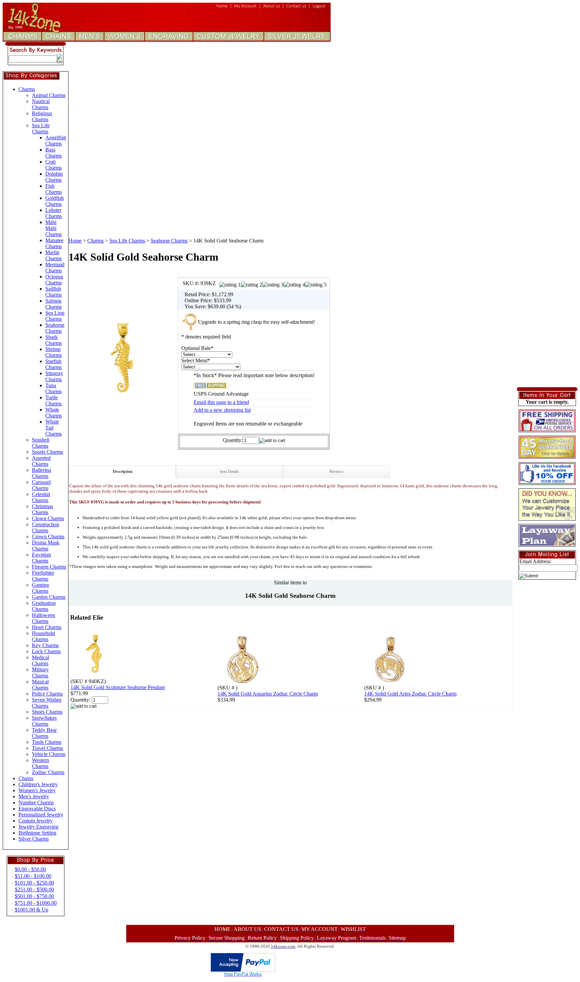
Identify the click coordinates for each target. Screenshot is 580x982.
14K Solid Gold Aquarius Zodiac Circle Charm (268, 694)
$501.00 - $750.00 (34, 896)
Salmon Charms (53, 304)
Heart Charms (46, 627)
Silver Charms (33, 839)
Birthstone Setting (37, 833)
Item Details (229, 471)
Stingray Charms (54, 376)
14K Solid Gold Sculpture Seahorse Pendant (117, 687)
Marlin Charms (53, 255)
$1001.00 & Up (31, 909)
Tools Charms (46, 742)
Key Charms (45, 645)
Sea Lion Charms (54, 316)
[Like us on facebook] (547, 482)
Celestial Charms (41, 497)
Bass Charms (53, 153)
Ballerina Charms (41, 473)
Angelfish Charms (55, 140)
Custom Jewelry (35, 820)
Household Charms (43, 636)
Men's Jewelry (33, 796)
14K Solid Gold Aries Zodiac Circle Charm (410, 694)
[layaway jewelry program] (547, 544)
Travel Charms (47, 748)
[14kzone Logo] (40, 28)
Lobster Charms (53, 213)
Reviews (336, 471)
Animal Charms (48, 95)
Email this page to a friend (221, 402)
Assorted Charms (41, 461)
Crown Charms (48, 536)
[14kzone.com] (222, 8)
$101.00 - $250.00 (34, 883)
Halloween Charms (43, 618)
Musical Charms (40, 684)
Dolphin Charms (54, 177)
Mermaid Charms (54, 267)
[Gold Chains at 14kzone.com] (58, 40)
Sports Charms (47, 452)
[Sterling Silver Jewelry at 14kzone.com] (296, 40)
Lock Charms (46, 651)
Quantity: (233, 440)
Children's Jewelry (38, 784)
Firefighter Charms (43, 576)
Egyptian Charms (41, 558)
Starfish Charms (53, 364)
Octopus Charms (54, 279)
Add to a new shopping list (222, 410)
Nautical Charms (41, 104)
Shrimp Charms (53, 352)
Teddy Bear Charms (44, 733)
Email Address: (535, 561)
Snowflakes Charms (44, 721)
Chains (25, 778)
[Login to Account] (245, 8)
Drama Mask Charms (45, 545)
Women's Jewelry (37, 790)
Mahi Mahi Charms (53, 228)
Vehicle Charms (48, 754)
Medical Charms (40, 660)
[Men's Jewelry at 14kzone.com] (89, 40)
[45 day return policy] (547, 456)
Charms (26, 89)
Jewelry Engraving (38, 827)
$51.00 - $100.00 (33, 876)
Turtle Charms (53, 400)
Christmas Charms (42, 509)
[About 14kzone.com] (271, 8)
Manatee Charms (54, 243)
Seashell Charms (40, 443)
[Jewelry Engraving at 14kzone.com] (169, 40)
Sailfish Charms (53, 292)
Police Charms (47, 694)
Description (123, 471)
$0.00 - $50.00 (30, 869)
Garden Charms (48, 597)
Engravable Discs (37, 808)
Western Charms (40, 763)
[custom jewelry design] (547, 518)
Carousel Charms (41, 485)
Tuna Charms (53, 388)
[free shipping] (547, 429)
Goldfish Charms (54, 201)
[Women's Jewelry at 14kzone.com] (124, 40)
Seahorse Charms (54, 328)
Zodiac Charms (48, 772)
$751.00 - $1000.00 (36, 903)
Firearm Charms (49, 567)
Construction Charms (45, 527)
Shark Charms (53, 340)
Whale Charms (53, 412)
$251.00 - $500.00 (34, 889)
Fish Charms (53, 189)
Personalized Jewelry (40, 814)
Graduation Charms (44, 606)
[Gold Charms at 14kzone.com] (24, 40)
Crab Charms (53, 165)
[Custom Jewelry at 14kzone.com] (228, 40)
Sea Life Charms (41, 128)
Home (75, 240)
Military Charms (40, 672)
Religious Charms (42, 116)
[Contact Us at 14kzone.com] (296, 8)
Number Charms (36, 802)
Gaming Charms (40, 588)
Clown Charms (48, 518)
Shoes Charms (47, 712)
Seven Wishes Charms (46, 703)
